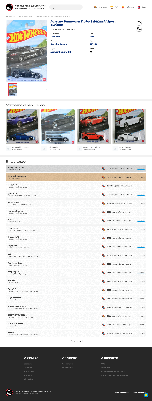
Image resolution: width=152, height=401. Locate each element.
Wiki (103, 364)
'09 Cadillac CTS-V (125, 147)
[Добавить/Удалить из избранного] (139, 22)
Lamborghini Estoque (20, 147)
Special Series (58, 44)
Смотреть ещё (76, 341)
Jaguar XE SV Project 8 (91, 147)
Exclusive (28, 379)
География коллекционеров (114, 375)
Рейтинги (105, 368)
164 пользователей (68, 29)
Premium (28, 375)
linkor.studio (34, 393)
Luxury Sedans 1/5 (60, 52)
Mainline (28, 364)
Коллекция (67, 368)
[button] (7, 90)
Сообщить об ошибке (137, 393)
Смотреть (141, 168)
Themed (28, 368)
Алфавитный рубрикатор (113, 371)
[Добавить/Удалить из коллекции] (139, 28)
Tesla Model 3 (53, 147)
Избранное (67, 364)
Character (29, 371)
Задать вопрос (120, 393)
